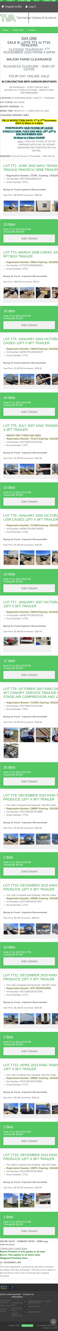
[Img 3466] (27, 741)
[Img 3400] (43, 384)
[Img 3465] (43, 741)
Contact (32, 30)
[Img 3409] (11, 298)
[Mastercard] (12, 1286)
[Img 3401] (11, 474)
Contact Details (3, 1310)
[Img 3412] (43, 844)
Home (5, 30)
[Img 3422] (27, 1113)
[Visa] (4, 1286)
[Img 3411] (11, 844)
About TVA (18, 30)
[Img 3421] (43, 1113)
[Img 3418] (43, 934)
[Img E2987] (43, 1203)
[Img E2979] (27, 1207)
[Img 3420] (11, 1113)
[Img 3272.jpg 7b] (43, 644)
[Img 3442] (11, 564)
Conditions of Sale (17, 1304)
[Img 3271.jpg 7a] (11, 645)
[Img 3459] (11, 741)
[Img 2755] (43, 211)
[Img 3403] (43, 474)
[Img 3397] (27, 384)
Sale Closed (29, 238)
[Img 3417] (11, 934)
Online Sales (5, 1306)
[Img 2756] (11, 211)
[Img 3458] (43, 1024)
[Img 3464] (11, 757)
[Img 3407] (27, 298)
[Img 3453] (11, 1024)
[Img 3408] (43, 298)
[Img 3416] (27, 844)
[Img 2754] (27, 211)
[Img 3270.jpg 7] (27, 643)
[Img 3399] (11, 384)
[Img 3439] (27, 564)
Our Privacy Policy (16, 1309)
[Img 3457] (27, 1024)
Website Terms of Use (17, 1314)
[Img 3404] (27, 474)
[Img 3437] (43, 564)
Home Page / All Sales (5, 1301)
